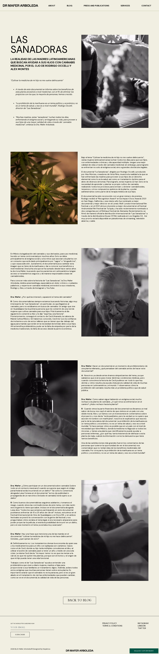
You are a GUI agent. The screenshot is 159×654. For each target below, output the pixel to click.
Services (125, 5)
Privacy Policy (109, 623)
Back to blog (79, 600)
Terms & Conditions (112, 625)
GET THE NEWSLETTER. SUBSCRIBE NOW (22, 623)
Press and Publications (96, 5)
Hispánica (46, 649)
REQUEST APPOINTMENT (144, 651)
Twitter (142, 628)
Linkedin (142, 625)
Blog (69, 5)
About (51, 5)
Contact (146, 5)
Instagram (143, 623)
